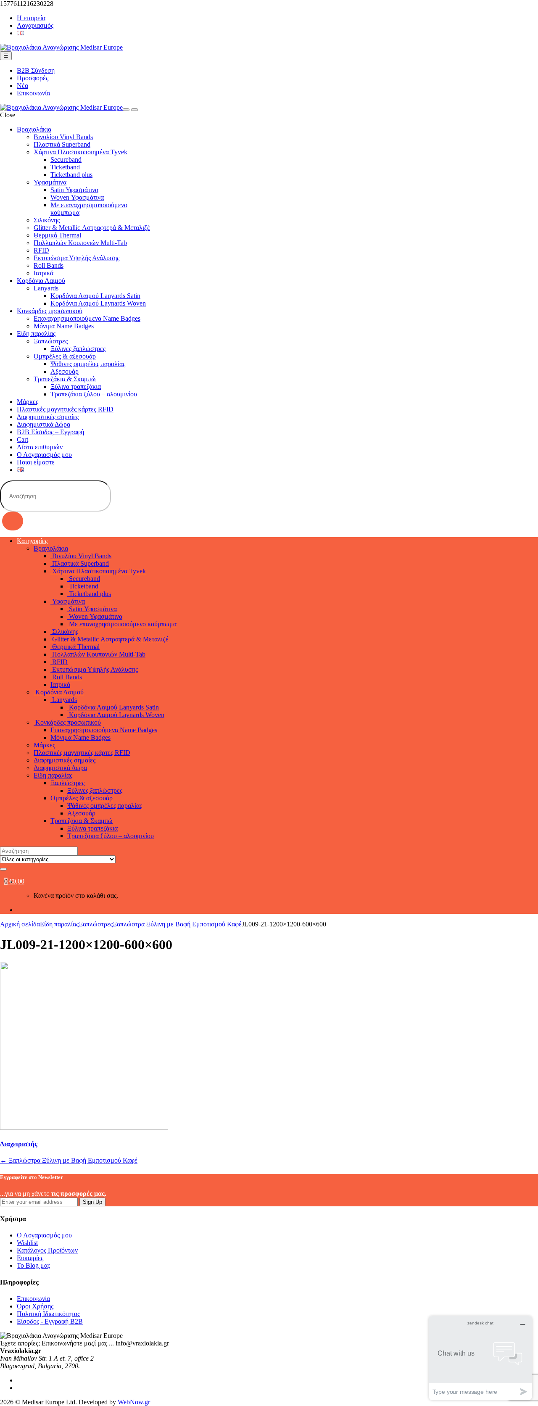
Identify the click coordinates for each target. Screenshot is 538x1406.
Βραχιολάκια (34, 129)
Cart (22, 439)
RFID (41, 250)
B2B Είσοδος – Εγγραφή (50, 431)
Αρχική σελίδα (20, 924)
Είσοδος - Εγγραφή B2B (50, 1321)
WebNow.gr (133, 1402)
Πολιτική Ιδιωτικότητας (48, 1313)
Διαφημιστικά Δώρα (43, 424)
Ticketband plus (71, 174)
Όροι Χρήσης (35, 1306)
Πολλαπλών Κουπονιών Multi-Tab (80, 242)
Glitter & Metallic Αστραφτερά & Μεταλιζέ (92, 227)
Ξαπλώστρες (51, 341)
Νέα (22, 85)
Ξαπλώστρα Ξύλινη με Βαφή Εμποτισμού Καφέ (177, 924)
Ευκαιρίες (30, 1257)
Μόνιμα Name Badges (64, 326)
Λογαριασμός (35, 25)
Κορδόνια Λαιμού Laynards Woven (98, 303)
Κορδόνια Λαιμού (41, 280)
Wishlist (27, 1242)
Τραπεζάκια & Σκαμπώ (65, 378)
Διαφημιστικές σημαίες (48, 416)
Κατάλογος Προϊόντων (47, 1250)
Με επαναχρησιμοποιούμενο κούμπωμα (122, 624)
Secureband (66, 159)
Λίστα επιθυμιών (40, 447)
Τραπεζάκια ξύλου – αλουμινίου (93, 394)
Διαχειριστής (18, 1143)
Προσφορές (32, 78)
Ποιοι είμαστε (36, 462)
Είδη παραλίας (36, 333)
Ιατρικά (43, 273)
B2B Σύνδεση (36, 70)
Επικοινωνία (33, 93)
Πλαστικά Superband (62, 144)
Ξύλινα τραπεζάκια (75, 386)
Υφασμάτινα (50, 182)
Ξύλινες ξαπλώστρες (77, 348)
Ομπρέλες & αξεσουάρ (65, 356)
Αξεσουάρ (64, 371)
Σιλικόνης (47, 220)
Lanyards (46, 288)
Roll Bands (48, 265)
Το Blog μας (33, 1265)
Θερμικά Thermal (57, 235)
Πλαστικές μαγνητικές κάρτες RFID (65, 409)
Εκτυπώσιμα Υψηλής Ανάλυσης (76, 257)
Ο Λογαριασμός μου (44, 454)
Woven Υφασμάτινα (77, 197)
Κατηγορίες (32, 540)
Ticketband (65, 167)
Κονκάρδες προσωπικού (49, 310)
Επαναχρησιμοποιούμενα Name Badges (87, 318)
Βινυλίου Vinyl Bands (63, 136)
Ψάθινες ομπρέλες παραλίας (87, 363)
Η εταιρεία (31, 17)
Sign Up (92, 1202)
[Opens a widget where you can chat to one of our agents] (480, 1358)
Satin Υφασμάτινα (74, 189)
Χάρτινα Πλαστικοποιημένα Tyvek (80, 152)
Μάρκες (27, 401)
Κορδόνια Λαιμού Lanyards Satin (95, 295)
